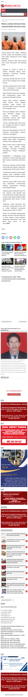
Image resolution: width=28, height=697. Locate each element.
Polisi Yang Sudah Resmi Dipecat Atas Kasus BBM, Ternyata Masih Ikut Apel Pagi (16, 585)
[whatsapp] (14, 237)
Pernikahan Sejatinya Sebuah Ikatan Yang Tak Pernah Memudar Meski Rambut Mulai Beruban (15, 561)
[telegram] (18, 237)
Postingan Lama (22, 321)
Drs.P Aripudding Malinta (14, 391)
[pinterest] (10, 237)
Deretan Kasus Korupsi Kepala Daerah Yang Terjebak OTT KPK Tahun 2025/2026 (16, 547)
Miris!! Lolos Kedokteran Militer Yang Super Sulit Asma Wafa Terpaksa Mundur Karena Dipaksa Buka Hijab (15, 591)
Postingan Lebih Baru (6, 321)
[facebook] (3, 237)
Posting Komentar (12, 29)
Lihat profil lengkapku (14, 394)
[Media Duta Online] (11, 6)
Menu (3, 10)
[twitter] (6, 237)
